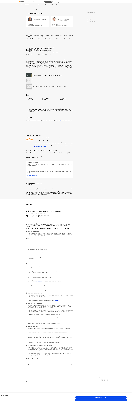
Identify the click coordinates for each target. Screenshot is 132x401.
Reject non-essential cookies (100, 397)
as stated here (69, 252)
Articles (39, 4)
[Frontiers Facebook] (99, 380)
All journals (35, 1)
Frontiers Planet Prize (66, 386)
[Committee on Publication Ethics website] (29, 75)
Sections (33, 4)
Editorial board (52, 4)
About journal (58, 4)
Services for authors (27, 383)
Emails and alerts (84, 383)
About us (28, 1)
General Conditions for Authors (51, 186)
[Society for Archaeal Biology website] (29, 86)
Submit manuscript (48, 1)
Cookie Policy (21, 397)
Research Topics (45, 4)
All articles (40, 1)
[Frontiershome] (21, 1)
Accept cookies (101, 399)
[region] (66, 397)
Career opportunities (85, 388)
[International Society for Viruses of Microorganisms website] (28, 80)
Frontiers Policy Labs (66, 383)
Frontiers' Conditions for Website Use (36, 186)
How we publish (47, 386)
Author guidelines (27, 381)
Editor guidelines (27, 386)
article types (61, 120)
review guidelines (56, 300)
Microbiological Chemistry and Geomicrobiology (44, 9)
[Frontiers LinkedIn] (105, 380)
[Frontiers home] (26, 9)
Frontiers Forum (65, 381)
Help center (83, 381)
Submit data (56, 1)
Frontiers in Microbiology (32, 9)
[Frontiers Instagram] (107, 380)
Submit (82, 386)
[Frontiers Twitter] (102, 380)
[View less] (40, 231)
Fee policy (25, 388)
